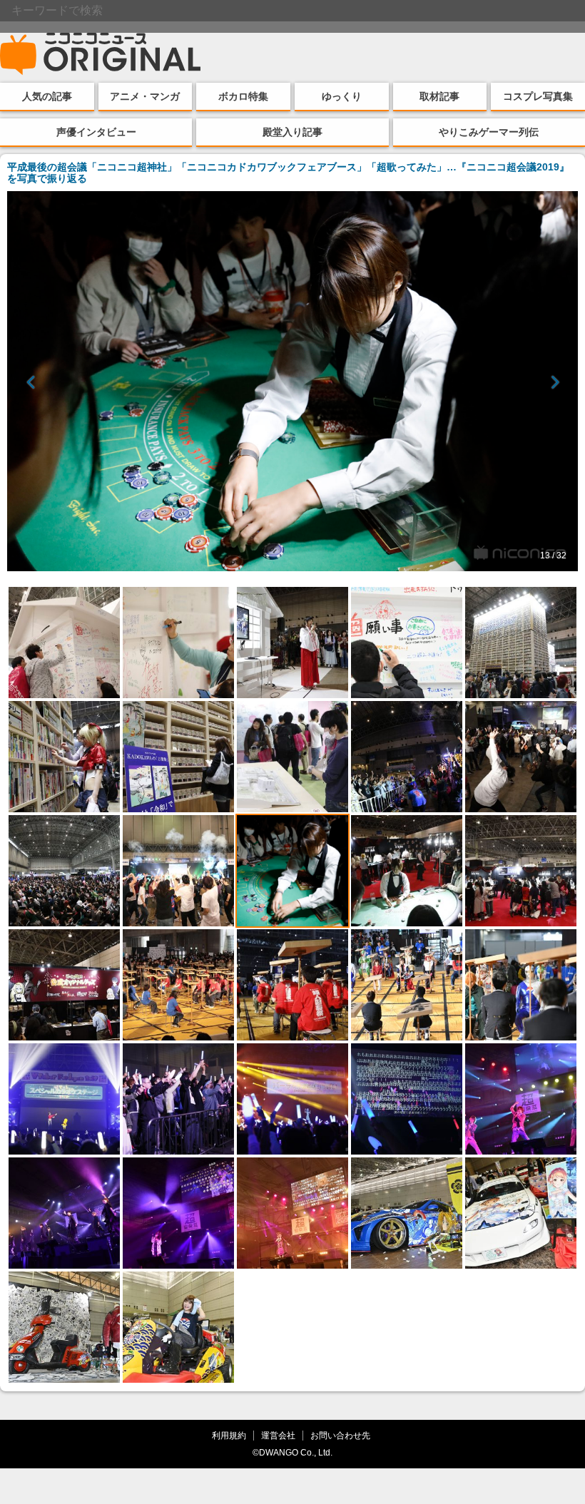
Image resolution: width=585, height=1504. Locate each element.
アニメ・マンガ (145, 96)
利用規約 (229, 1435)
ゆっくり (342, 96)
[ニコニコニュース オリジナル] (100, 54)
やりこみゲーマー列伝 (489, 132)
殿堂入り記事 (292, 132)
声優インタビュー (96, 132)
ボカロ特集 (243, 96)
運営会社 (278, 1435)
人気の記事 (47, 96)
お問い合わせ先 (340, 1435)
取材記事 (439, 96)
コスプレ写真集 (538, 96)
